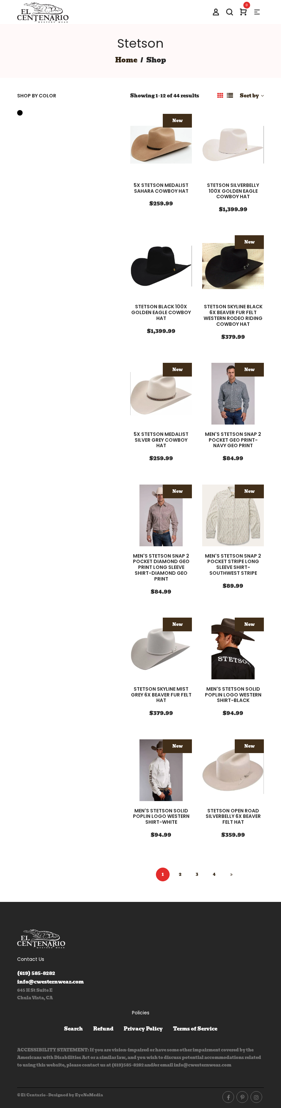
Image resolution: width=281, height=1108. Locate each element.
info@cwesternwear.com (50, 982)
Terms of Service (195, 1029)
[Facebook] (228, 1097)
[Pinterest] (242, 1097)
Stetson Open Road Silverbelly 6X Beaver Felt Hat (233, 816)
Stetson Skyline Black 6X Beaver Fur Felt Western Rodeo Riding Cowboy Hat (233, 315)
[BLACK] (21, 113)
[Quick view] (182, 146)
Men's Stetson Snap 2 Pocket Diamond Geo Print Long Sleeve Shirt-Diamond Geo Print (161, 567)
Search (73, 1029)
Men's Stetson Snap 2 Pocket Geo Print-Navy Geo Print (233, 440)
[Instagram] (256, 1097)
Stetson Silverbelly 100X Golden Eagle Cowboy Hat (233, 191)
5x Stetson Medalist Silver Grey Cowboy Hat (161, 440)
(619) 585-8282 (36, 973)
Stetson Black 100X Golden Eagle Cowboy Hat (161, 312)
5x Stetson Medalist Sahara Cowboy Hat (161, 188)
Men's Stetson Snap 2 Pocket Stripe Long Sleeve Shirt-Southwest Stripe (233, 564)
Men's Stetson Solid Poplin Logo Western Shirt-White (161, 816)
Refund (103, 1029)
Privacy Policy (143, 1029)
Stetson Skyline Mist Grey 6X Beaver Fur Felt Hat (161, 695)
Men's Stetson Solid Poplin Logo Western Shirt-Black (233, 695)
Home (126, 60)
